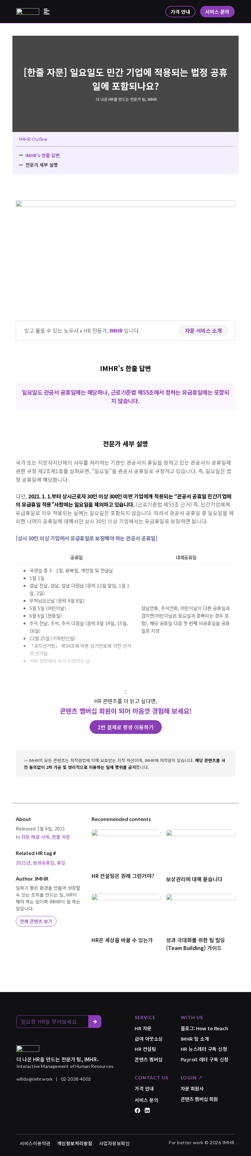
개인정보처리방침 (74, 1143)
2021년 (23, 862)
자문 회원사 (192, 1088)
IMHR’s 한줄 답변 (42, 155)
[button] (47, 11)
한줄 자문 (61, 836)
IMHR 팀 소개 (195, 1038)
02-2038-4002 (76, 1079)
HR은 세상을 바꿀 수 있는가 (122, 940)
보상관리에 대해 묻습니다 (194, 879)
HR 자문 (143, 1028)
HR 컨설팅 (145, 1048)
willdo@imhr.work (34, 1079)
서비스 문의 (146, 1099)
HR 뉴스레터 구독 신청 (204, 1048)
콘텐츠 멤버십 (149, 1059)
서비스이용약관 (35, 1143)
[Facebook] (137, 1110)
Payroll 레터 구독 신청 (204, 1059)
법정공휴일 (43, 862)
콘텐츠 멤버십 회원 (199, 1098)
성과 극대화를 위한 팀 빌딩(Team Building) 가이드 (195, 944)
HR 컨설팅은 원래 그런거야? (123, 876)
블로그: (204, 1028)
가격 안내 (144, 1088)
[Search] (94, 1022)
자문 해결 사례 (35, 836)
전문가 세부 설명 (41, 164)
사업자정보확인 (114, 1143)
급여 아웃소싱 (149, 1038)
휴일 (61, 862)
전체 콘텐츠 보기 (36, 921)
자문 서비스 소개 (203, 330)
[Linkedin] (147, 1110)
